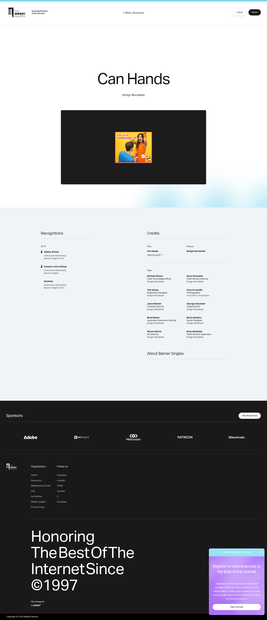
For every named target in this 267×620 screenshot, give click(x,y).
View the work (154, 255)
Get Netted (36, 496)
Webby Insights (38, 502)
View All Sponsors (250, 416)
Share (255, 12)
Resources (36, 481)
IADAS (34, 475)
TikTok (60, 486)
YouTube (61, 491)
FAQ (33, 491)
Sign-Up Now (236, 607)
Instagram (62, 475)
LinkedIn (61, 481)
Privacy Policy (37, 507)
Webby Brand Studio (41, 486)
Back (240, 12)
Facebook (62, 502)
